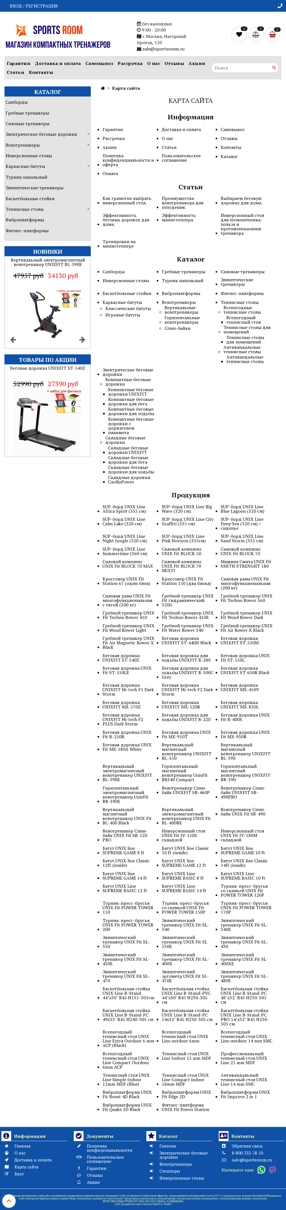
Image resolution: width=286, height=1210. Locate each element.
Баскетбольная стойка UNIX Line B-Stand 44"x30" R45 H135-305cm (128, 993)
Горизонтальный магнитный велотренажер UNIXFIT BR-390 (245, 773)
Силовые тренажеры (27, 123)
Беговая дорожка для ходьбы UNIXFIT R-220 (186, 717)
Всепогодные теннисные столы (242, 309)
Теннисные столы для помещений (247, 329)
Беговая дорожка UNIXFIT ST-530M (240, 640)
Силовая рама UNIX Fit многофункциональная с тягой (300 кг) (127, 600)
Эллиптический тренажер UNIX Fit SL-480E (244, 976)
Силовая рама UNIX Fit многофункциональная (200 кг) (246, 583)
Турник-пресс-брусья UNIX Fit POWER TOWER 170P (246, 907)
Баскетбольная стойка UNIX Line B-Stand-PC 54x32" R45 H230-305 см (187, 1015)
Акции (197, 63)
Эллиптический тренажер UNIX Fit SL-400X (185, 959)
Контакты (41, 72)
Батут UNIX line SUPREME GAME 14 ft (125, 875)
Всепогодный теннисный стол (243, 319)
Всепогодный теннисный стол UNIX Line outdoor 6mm (185, 1036)
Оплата (110, 173)
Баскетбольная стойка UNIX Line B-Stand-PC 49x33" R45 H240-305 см (128, 1015)
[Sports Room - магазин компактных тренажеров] (57, 35)
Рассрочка (130, 63)
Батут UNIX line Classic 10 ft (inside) (185, 850)
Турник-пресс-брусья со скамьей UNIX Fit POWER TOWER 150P (185, 907)
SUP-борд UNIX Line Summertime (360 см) (125, 551)
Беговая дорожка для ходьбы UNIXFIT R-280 (186, 657)
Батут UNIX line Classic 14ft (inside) (244, 862)
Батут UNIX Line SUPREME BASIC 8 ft (183, 875)
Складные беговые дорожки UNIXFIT (128, 450)
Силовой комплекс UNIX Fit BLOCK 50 (182, 551)
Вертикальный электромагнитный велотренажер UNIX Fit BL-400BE (186, 816)
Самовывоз (99, 63)
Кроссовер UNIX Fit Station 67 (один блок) (126, 581)
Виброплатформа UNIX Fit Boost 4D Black (127, 1094)
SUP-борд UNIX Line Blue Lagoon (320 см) (242, 508)
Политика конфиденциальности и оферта (128, 160)
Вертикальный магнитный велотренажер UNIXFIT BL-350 (186, 751)
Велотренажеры (23, 145)
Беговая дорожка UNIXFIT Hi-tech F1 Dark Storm (128, 689)
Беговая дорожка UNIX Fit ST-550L (245, 657)
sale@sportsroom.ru (163, 49)
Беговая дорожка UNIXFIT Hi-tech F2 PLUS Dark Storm (123, 719)
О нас (153, 63)
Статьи (15, 72)
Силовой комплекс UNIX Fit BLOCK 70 (241, 551)
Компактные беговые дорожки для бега (131, 401)
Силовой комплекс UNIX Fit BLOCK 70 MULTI (182, 566)
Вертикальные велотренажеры (181, 309)
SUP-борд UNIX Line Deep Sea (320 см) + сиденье (242, 523)
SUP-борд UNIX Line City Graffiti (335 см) (188, 521)
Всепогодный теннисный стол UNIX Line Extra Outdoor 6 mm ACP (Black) (128, 1038)
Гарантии (18, 63)
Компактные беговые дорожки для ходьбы (131, 411)
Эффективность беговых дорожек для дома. (126, 219)
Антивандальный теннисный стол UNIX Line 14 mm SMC (244, 1079)
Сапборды (17, 102)
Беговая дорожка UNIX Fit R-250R (127, 734)
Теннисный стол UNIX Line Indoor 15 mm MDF (186, 1055)
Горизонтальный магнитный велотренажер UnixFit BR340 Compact (185, 773)
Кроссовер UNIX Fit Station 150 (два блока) (186, 581)
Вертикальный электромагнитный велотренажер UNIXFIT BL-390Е (127, 773)
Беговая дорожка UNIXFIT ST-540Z (121, 657)
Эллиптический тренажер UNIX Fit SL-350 (126, 941)
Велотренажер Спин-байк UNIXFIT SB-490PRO (243, 792)
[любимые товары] (239, 34)
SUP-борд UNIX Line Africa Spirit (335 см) (124, 508)
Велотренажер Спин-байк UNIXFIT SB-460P (186, 790)
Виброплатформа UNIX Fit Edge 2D (186, 1094)
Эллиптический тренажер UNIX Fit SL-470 (126, 976)
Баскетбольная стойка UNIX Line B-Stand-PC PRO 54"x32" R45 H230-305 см (245, 1017)
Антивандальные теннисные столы (242, 349)
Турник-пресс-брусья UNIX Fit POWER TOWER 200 (128, 924)
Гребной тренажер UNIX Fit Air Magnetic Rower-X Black (128, 642)
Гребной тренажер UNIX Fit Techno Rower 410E (188, 615)
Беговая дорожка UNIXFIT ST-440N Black (186, 640)
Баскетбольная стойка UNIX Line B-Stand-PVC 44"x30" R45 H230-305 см (186, 995)
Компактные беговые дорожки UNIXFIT (131, 391)
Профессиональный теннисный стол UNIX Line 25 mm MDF (244, 1058)
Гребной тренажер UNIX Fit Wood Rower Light (128, 627)
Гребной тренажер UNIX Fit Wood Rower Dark (247, 615)
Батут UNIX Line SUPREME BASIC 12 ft (125, 888)
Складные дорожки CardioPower (129, 479)
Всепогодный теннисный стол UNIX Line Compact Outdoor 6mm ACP (126, 1060)
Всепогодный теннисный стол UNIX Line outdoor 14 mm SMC (246, 1036)
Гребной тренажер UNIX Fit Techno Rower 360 (247, 598)
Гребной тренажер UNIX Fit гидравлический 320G (188, 600)
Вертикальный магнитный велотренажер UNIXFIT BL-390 (245, 751)
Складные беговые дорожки (125, 439)
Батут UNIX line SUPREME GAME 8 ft (123, 850)
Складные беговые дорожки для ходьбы (131, 469)
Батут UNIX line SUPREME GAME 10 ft (243, 850)
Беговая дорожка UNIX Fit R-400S (245, 717)
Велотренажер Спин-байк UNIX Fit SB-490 (243, 811)
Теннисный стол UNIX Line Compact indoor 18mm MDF (185, 1079)
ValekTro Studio (161, 1204)
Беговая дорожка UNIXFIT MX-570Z (122, 704)
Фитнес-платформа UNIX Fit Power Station (185, 1107)
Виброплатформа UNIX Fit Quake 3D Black (127, 1107)
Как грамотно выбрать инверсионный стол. (127, 200)
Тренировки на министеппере (119, 243)
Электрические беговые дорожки (41, 134)
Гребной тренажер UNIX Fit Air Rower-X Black (247, 627)
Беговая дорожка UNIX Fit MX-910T (186, 734)
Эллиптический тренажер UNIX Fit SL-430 (244, 941)
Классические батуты (128, 308)
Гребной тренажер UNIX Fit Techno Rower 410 (128, 615)
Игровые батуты (122, 315)
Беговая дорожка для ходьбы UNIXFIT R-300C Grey (187, 672)
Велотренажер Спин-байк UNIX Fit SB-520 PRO (125, 835)
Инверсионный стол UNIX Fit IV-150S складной (183, 835)
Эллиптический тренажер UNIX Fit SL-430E (126, 959)
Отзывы (174, 63)
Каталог (229, 156)
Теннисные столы (25, 209)
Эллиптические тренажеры (34, 188)
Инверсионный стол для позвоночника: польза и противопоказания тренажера (242, 224)
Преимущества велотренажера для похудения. (183, 202)
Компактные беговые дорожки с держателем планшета (131, 426)
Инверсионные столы (29, 156)
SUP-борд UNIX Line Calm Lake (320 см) (124, 521)
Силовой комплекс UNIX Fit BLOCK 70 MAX (128, 563)
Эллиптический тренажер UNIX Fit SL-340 (185, 924)
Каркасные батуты (25, 166)
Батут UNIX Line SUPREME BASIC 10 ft (243, 875)
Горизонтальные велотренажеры (182, 319)
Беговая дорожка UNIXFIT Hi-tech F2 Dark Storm (187, 689)
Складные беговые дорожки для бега (128, 459)
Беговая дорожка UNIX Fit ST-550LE (127, 670)
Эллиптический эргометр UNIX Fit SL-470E (185, 976)
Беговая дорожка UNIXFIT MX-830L (240, 704)
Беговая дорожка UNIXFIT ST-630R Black (245, 670)
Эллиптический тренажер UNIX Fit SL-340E (244, 924)
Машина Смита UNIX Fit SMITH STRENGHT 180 (246, 563)
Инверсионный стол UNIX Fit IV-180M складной (242, 835)
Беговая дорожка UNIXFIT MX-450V (240, 687)
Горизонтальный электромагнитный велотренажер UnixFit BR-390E (126, 795)
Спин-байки (177, 328)
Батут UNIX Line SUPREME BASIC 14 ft (184, 888)
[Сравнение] (256, 34)
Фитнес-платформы (27, 231)
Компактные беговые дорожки (128, 381)
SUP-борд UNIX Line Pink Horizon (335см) (184, 538)
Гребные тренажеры (27, 113)
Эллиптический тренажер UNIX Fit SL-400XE (244, 959)
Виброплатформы (25, 220)
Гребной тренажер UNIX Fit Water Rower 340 (188, 627)
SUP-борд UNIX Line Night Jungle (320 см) (125, 538)
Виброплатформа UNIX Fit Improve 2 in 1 (245, 1094)
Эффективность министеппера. (179, 217)
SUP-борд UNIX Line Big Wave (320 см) (187, 508)
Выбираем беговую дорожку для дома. (241, 200)
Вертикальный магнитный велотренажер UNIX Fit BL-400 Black (127, 816)
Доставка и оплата (58, 63)
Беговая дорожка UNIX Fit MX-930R (245, 734)
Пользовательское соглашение (181, 157)
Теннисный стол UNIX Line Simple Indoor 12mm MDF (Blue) (126, 1079)
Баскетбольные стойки (30, 198)
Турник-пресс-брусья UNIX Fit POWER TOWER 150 (128, 907)
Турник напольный (26, 177)
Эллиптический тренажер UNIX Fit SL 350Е (184, 941)
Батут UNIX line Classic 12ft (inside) (126, 862)
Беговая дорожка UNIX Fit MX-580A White (127, 746)
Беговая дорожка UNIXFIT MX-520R (181, 704)
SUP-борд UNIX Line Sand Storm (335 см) (242, 538)
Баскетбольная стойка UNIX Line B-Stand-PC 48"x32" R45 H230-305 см (244, 995)
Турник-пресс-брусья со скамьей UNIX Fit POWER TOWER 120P (244, 890)
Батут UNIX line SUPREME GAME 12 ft (184, 862)
